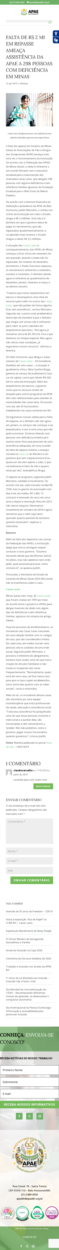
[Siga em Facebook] (19, 1116)
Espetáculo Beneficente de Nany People (28, 931)
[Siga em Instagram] (39, 1116)
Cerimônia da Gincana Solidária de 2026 (28, 958)
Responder (43, 786)
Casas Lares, (44, 595)
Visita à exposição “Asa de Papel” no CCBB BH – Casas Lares (26, 921)
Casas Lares (30, 245)
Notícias (24, 83)
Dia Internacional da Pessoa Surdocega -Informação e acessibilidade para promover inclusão (29, 1011)
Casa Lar (24, 454)
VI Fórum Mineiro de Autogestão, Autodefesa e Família (25, 940)
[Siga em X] (29, 1116)
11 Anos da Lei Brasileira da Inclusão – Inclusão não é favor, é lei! (27, 979)
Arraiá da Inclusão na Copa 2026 (24, 950)
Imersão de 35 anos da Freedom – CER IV (29, 911)
